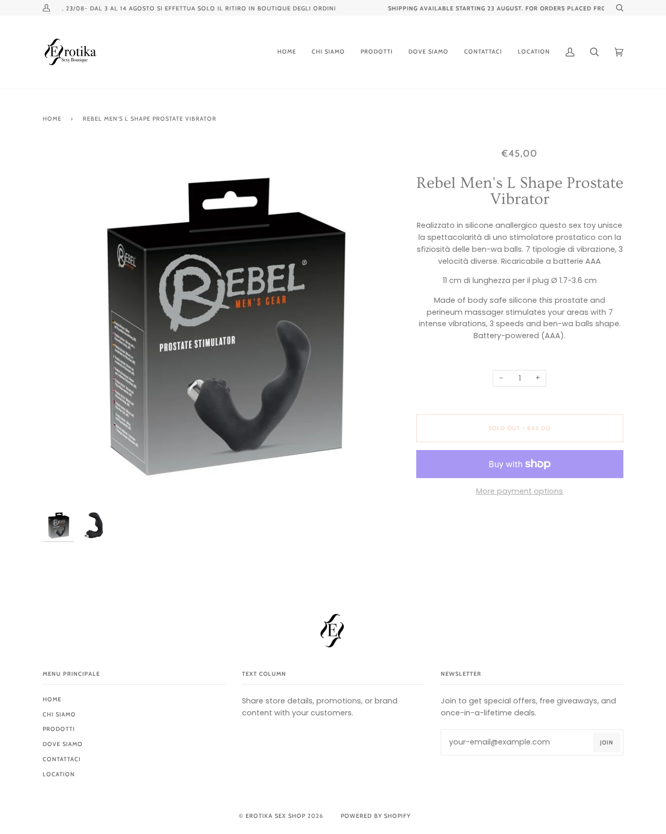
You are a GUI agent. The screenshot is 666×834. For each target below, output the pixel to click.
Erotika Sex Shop (275, 815)
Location (59, 774)
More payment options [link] (519, 491)
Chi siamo (59, 714)
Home (52, 118)
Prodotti (59, 729)
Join (606, 742)
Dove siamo (63, 744)
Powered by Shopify (376, 815)
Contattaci (62, 759)
